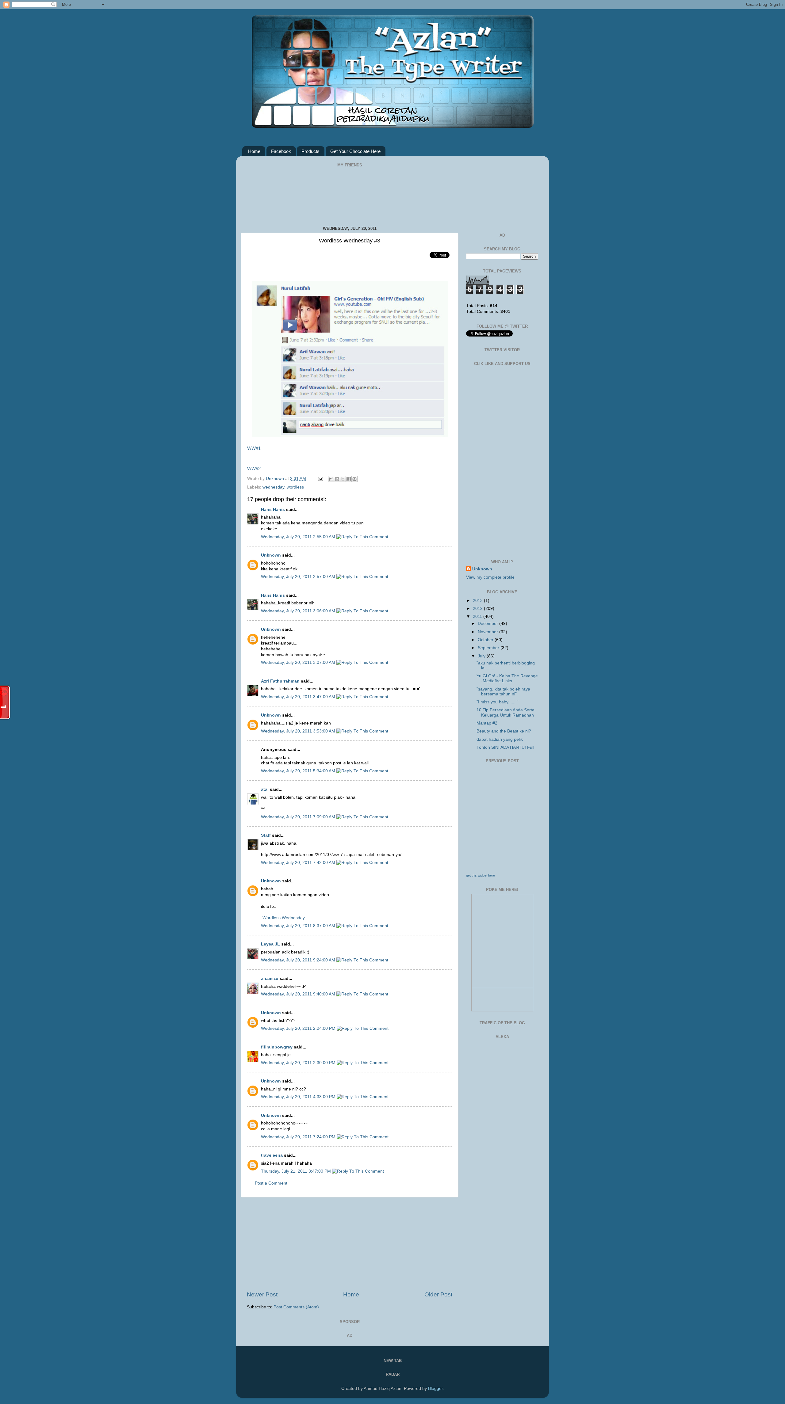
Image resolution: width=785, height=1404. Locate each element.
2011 (478, 616)
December (488, 623)
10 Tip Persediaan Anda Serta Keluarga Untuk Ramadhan (505, 712)
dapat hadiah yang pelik (500, 739)
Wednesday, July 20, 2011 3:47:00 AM (298, 696)
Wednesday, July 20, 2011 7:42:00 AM (298, 862)
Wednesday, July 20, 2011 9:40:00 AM (298, 994)
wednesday (273, 487)
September (489, 647)
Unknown (275, 478)
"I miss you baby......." (497, 702)
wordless (295, 487)
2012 (478, 608)
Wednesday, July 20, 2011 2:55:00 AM (298, 537)
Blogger (435, 1388)
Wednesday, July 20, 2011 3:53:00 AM (298, 731)
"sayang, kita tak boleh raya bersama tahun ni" (503, 691)
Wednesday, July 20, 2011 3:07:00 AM (298, 662)
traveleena (272, 1155)
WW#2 (254, 468)
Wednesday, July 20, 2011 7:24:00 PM (299, 1137)
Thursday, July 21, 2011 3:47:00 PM (296, 1171)
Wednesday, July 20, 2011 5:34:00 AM (298, 771)
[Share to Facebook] (349, 479)
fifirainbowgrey (277, 1047)
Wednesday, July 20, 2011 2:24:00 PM (299, 1028)
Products (310, 151)
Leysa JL (270, 944)
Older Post (438, 1294)
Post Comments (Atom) (296, 1307)
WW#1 (254, 448)
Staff (266, 835)
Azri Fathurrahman (280, 681)
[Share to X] (343, 479)
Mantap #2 (487, 723)
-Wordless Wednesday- (283, 917)
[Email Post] (320, 478)
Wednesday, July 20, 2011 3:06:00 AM (298, 611)
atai (265, 789)
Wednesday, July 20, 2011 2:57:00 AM (298, 576)
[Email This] (331, 479)
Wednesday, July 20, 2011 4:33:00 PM (299, 1096)
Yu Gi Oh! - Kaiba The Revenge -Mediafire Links (507, 678)
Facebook (281, 151)
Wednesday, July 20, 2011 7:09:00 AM (298, 817)
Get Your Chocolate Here (355, 151)
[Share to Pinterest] (354, 479)
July (482, 656)
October (486, 639)
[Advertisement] (350, 1244)
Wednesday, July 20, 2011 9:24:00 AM (298, 960)
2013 (478, 600)
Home (254, 151)
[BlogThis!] (337, 479)
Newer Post (262, 1294)
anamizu (269, 978)
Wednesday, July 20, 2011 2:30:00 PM (299, 1062)
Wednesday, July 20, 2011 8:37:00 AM (298, 925)
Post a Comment (271, 1183)
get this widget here (480, 875)
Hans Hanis (273, 509)
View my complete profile (490, 577)
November (488, 632)
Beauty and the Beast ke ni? (504, 731)
